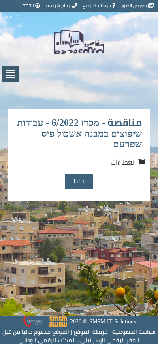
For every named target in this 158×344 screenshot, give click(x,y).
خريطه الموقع (97, 5)
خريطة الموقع (91, 332)
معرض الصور (134, 5)
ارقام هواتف (59, 5)
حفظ (79, 181)
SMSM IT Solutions (112, 321)
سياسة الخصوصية (134, 332)
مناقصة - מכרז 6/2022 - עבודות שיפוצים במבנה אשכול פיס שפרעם (79, 133)
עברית (28, 5)
